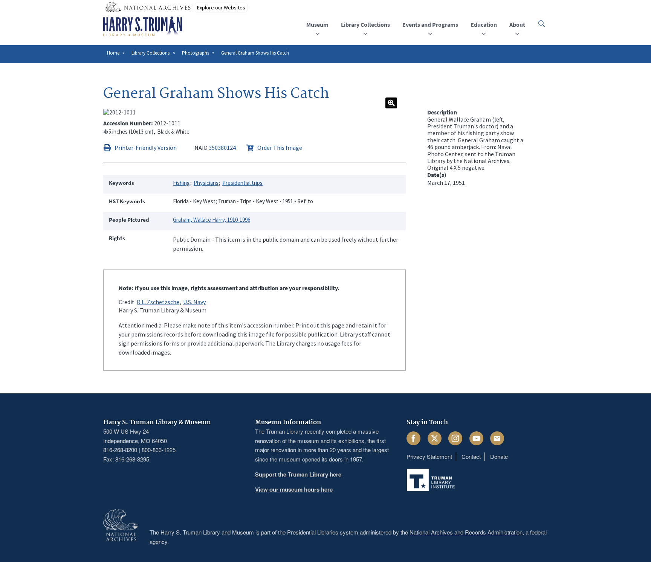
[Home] (142, 27)
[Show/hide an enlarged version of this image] (391, 102)
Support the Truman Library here (298, 474)
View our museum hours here (294, 489)
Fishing (181, 182)
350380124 (222, 147)
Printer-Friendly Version (146, 147)
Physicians (206, 182)
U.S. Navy (194, 302)
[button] (541, 23)
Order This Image (279, 147)
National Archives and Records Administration (466, 532)
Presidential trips (242, 182)
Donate (499, 456)
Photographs (195, 53)
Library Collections (150, 53)
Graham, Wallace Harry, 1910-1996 (211, 219)
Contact (471, 456)
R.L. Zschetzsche (158, 302)
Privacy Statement (429, 456)
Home (113, 53)
